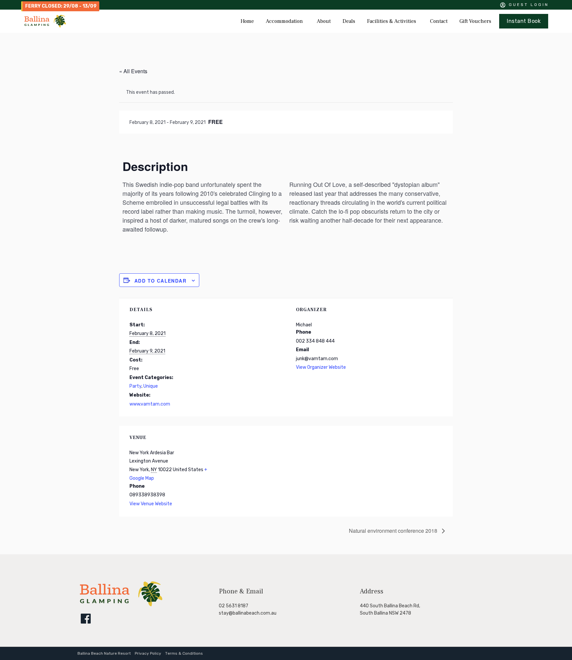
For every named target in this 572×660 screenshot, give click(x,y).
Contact (439, 21)
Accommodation (284, 21)
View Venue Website (150, 504)
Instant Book (524, 21)
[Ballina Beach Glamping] (121, 605)
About (324, 21)
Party (135, 386)
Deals (349, 21)
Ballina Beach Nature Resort (104, 653)
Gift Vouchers (475, 21)
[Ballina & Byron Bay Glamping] (45, 21)
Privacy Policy (148, 653)
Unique (150, 386)
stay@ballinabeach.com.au (247, 613)
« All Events (133, 71)
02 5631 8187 (233, 606)
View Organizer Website (321, 367)
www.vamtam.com (149, 404)
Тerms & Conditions (184, 653)
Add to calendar (160, 280)
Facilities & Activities (391, 21)
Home (247, 21)
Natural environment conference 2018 (394, 530)
